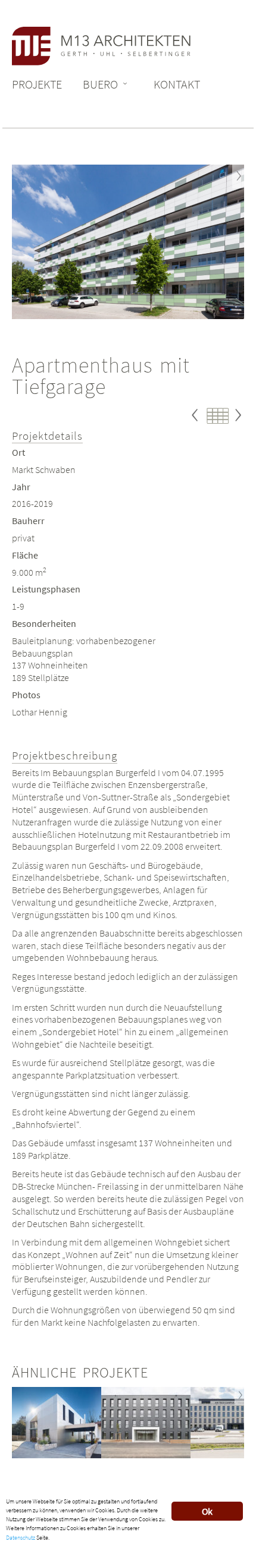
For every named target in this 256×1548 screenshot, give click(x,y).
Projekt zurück (196, 426)
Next (238, 176)
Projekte (37, 84)
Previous (18, 176)
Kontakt (177, 84)
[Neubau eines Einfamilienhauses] (56, 1422)
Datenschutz (20, 1537)
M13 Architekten (101, 46)
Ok (207, 1511)
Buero (100, 84)
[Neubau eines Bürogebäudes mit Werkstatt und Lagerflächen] (146, 1422)
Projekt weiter (238, 426)
